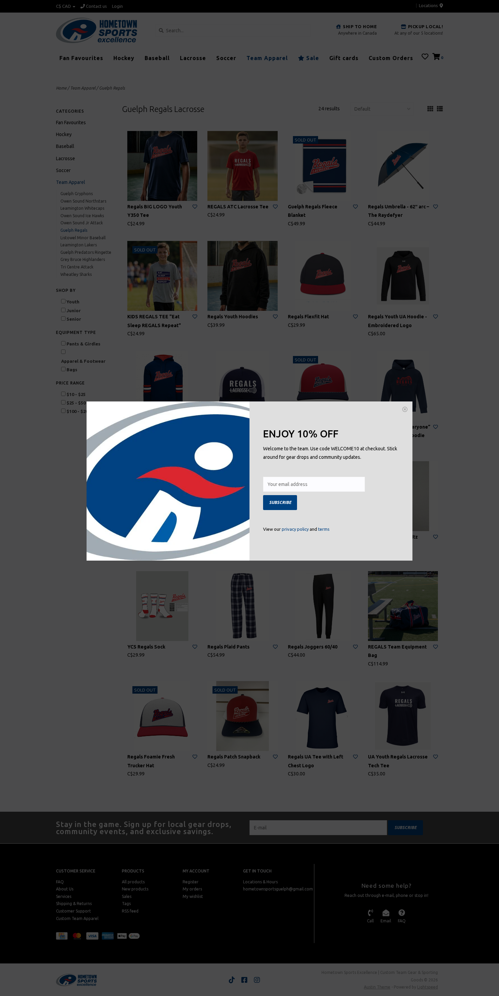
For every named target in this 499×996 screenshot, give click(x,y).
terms (324, 529)
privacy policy (295, 529)
